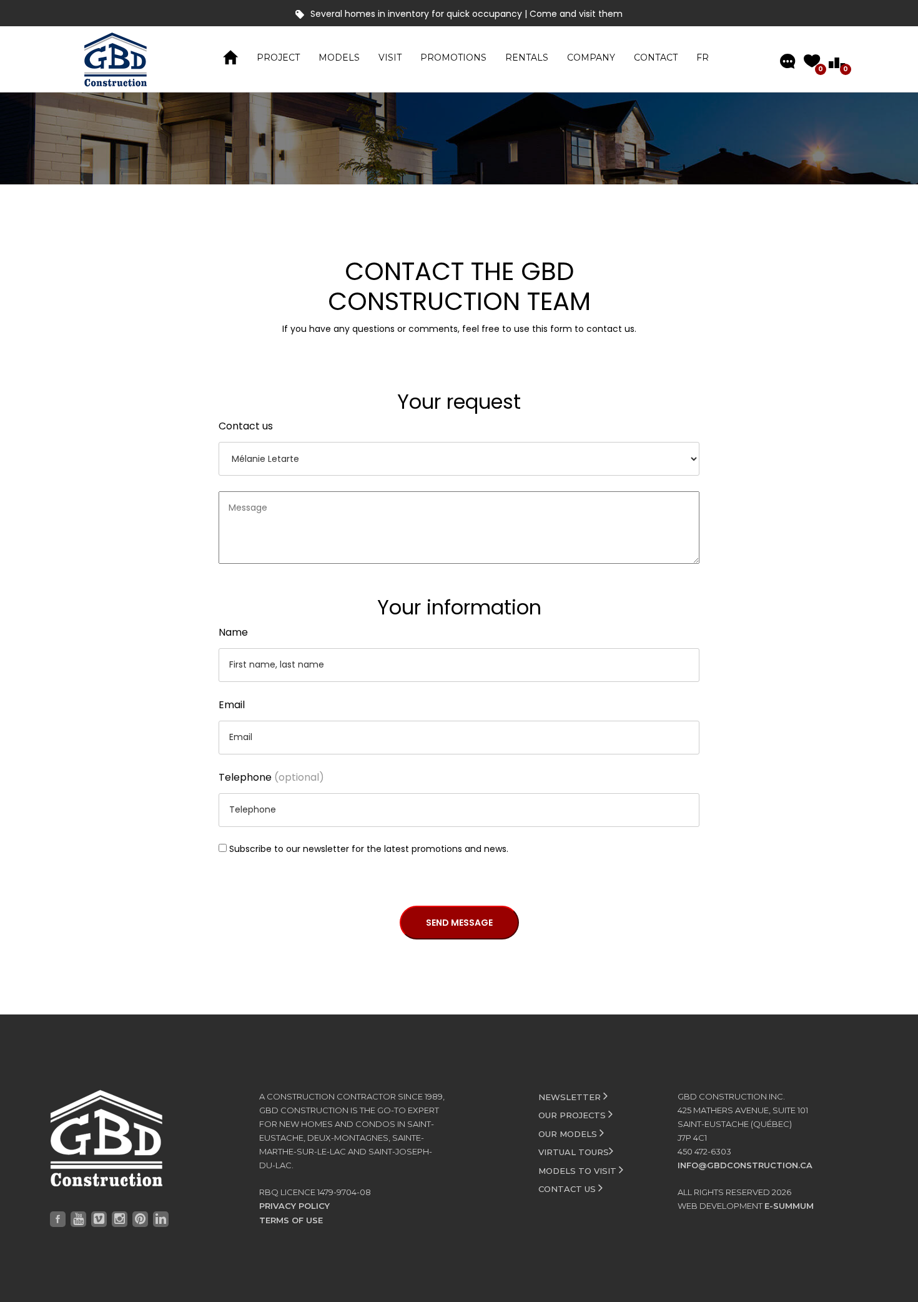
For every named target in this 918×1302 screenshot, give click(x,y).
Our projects (573, 1115)
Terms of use (291, 1220)
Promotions (453, 57)
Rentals (526, 57)
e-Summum (789, 1206)
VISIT (390, 57)
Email (232, 705)
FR (702, 57)
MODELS (339, 57)
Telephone (271, 777)
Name (233, 632)
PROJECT (278, 57)
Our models (569, 1134)
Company (591, 57)
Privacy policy (294, 1206)
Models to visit (578, 1171)
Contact (656, 57)
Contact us (246, 426)
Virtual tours (573, 1152)
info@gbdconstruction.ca (745, 1165)
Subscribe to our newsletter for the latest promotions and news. (368, 849)
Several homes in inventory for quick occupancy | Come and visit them (466, 14)
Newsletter (570, 1097)
